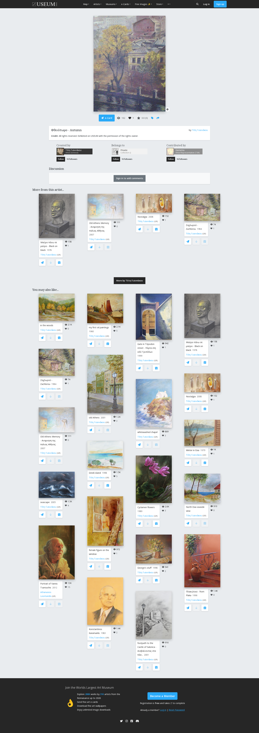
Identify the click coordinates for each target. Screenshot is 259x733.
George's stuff (144, 567)
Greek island (95, 472)
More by (129, 280)
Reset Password (177, 709)
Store (159, 4)
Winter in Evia (192, 450)
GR (59, 255)
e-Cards (125, 4)
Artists (97, 4)
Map (85, 4)
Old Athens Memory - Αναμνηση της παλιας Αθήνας (99, 227)
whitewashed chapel (147, 432)
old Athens (94, 417)
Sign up (220, 4)
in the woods (46, 325)
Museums (110, 4)
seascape (45, 502)
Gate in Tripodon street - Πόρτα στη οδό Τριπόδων (146, 348)
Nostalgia (142, 216)
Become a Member (162, 696)
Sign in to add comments (129, 178)
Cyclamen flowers (146, 507)
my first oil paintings (99, 327)
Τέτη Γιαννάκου (200, 130)
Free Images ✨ (142, 4)
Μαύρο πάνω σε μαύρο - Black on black (48, 246)
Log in (206, 4)
